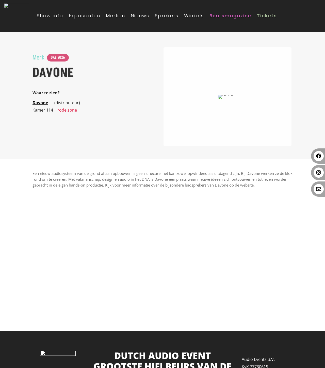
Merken (115, 15)
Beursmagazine (230, 15)
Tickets (267, 15)
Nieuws (140, 15)
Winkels (194, 15)
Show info (50, 15)
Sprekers (166, 15)
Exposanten (84, 15)
